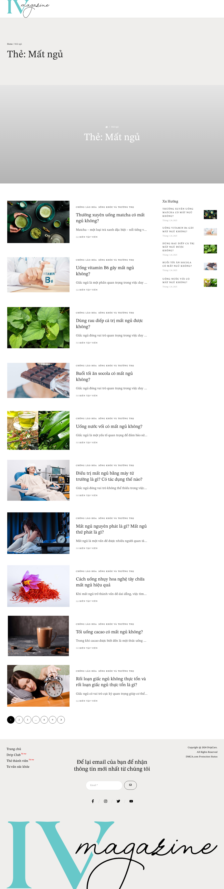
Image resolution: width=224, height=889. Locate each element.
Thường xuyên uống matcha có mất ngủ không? (178, 212)
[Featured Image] (38, 222)
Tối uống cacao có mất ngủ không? (109, 632)
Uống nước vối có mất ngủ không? (109, 426)
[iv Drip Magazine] (28, 9)
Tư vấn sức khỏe (18, 767)
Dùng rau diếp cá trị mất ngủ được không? (178, 247)
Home (10, 44)
